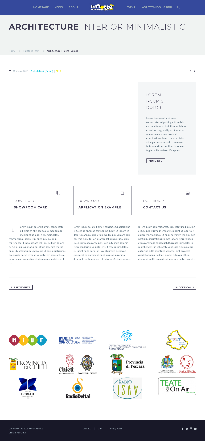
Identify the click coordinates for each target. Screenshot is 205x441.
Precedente (22, 287)
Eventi (131, 7)
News (58, 7)
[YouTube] (195, 429)
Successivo (183, 287)
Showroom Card (31, 207)
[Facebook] (182, 429)
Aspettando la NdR (157, 7)
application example (99, 207)
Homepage (41, 7)
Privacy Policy (115, 429)
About (73, 7)
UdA (100, 429)
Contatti (87, 429)
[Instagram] (191, 429)
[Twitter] (187, 429)
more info (156, 160)
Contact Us (154, 207)
